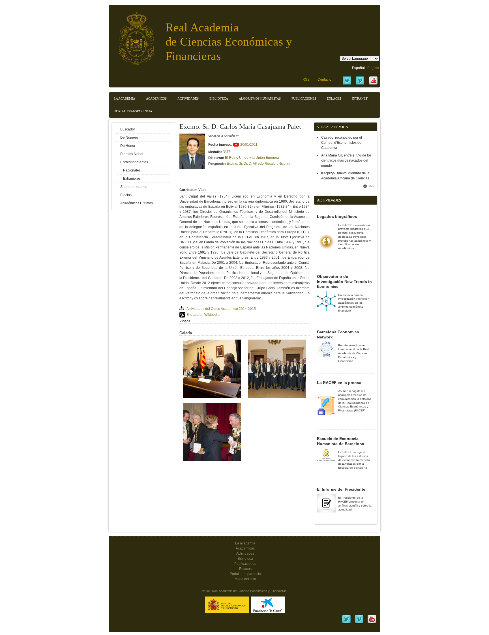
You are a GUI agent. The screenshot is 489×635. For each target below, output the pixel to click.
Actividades (188, 98)
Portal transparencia (133, 111)
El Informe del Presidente (341, 489)
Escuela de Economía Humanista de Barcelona (340, 441)
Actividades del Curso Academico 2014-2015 (221, 309)
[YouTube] (373, 84)
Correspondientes (134, 162)
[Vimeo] (359, 84)
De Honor (127, 146)
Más (371, 186)
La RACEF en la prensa (339, 382)
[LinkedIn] (346, 623)
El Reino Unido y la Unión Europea (252, 158)
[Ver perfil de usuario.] (192, 168)
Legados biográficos (337, 216)
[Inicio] (132, 35)
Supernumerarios (133, 187)
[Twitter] (346, 84)
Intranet (360, 98)
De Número (129, 138)
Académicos (156, 98)
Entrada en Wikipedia (203, 315)
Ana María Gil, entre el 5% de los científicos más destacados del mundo (346, 160)
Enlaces (334, 98)
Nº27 (226, 152)
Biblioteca (218, 98)
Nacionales (132, 170)
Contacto (324, 79)
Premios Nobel (131, 154)
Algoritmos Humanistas (260, 98)
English (373, 68)
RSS (306, 79)
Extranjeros (132, 179)
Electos (126, 195)
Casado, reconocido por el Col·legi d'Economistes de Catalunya (341, 143)
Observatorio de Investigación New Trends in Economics (344, 281)
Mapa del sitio (245, 579)
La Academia (124, 98)
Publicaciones (303, 98)
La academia (245, 543)
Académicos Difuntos (136, 203)
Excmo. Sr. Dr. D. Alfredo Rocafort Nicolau (258, 164)
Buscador (127, 129)
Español (358, 68)
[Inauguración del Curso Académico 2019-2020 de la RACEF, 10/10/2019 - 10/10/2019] (212, 397)
